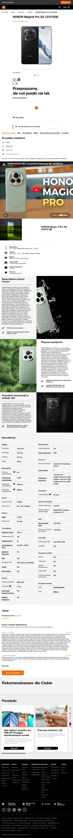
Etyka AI (55, 818)
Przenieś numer (6, 773)
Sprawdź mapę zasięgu (30, 804)
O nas (62, 767)
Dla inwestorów (55, 767)
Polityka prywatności (7, 820)
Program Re (53, 828)
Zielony (56, 592)
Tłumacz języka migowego (8, 830)
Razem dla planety (34, 828)
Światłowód (15, 767)
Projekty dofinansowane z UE (9, 823)
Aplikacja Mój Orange (22, 828)
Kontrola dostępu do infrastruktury (21, 825)
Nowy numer (5, 767)
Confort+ (19, 830)
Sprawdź (14, 748)
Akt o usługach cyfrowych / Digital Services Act (41, 820)
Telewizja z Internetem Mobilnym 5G (25, 787)
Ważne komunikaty (7, 818)
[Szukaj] (59, 7)
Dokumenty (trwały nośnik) (8, 828)
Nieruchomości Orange (24, 823)
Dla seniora (54, 778)
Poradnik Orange (45, 779)
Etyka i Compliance (61, 804)
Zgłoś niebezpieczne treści (45, 790)
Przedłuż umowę (6, 770)
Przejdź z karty (5, 775)
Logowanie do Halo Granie (39, 823)
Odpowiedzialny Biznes (54, 823)
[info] (19, 79)
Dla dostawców (55, 773)
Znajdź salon (64, 773)
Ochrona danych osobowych (43, 818)
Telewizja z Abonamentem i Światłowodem (26, 780)
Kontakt (47, 804)
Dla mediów (54, 775)
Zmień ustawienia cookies (20, 820)
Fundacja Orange (6, 825)
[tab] (8, 133)
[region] (36, 12)
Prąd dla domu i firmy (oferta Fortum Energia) (43, 825)
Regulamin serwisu (18, 818)
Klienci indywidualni (7, 2)
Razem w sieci (44, 828)
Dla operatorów (55, 770)
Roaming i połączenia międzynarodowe (45, 775)
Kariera (63, 770)
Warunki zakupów (29, 818)
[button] (5, 12)
